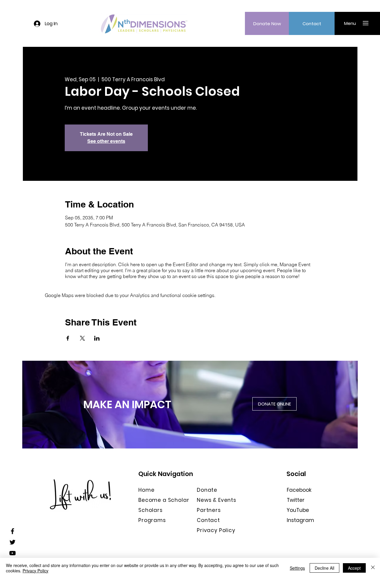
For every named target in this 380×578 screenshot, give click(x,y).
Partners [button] (209, 510)
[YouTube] (12, 553)
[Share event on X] (82, 338)
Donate (207, 490)
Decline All (324, 568)
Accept (354, 568)
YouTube (298, 510)
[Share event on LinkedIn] (97, 338)
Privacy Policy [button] (216, 530)
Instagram (300, 520)
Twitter (296, 500)
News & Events (216, 500)
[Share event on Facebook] (68, 338)
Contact (208, 520)
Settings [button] (297, 568)
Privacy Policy (35, 571)
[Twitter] (12, 542)
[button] (350, 23)
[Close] (372, 568)
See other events (106, 141)
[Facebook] (12, 531)
